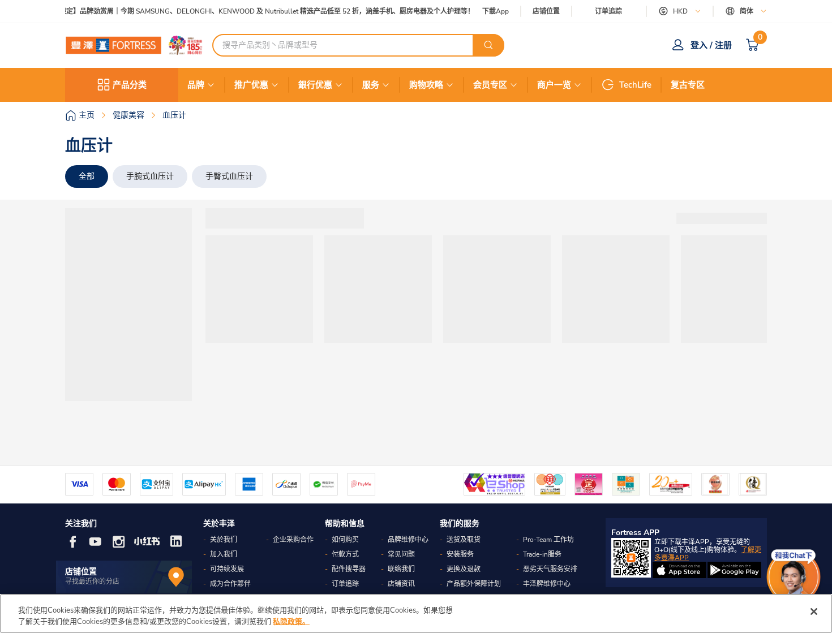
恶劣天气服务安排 (550, 569)
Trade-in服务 (542, 554)
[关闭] (813, 611)
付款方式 (345, 554)
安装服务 (460, 554)
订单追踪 (608, 11)
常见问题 (401, 554)
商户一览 (554, 85)
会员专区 (490, 85)
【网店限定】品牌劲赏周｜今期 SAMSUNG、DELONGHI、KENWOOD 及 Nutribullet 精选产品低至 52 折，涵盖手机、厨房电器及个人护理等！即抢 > (261, 11)
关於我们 (223, 539)
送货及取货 (464, 539)
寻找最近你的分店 (92, 581)
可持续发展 (227, 569)
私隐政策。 (291, 621)
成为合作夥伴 (230, 583)
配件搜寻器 (349, 569)
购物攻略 (426, 85)
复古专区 (688, 85)
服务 (370, 85)
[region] (416, 613)
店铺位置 (546, 11)
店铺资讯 (401, 583)
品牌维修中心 (408, 539)
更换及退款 (464, 569)
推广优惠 (251, 85)
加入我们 (223, 554)
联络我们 (401, 569)
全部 (87, 176)
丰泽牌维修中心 (547, 583)
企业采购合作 (293, 539)
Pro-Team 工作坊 (548, 539)
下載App (495, 11)
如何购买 (345, 539)
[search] (488, 45)
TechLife (635, 85)
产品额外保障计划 (474, 583)
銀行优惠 (315, 85)
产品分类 (130, 85)
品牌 (195, 85)
